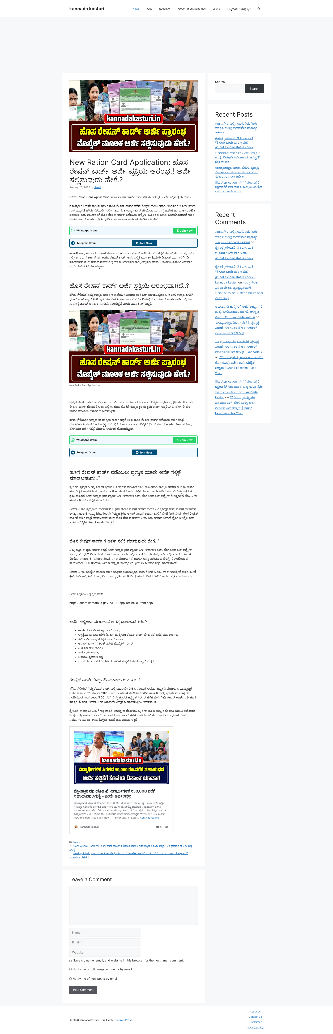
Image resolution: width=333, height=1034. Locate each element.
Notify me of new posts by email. (95, 978)
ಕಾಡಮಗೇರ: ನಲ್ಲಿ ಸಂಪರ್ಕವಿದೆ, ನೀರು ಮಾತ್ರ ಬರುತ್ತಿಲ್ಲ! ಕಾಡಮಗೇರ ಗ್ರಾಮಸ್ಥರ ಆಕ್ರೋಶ (236, 128)
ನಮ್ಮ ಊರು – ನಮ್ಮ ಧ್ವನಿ (239, 8)
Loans (216, 8)
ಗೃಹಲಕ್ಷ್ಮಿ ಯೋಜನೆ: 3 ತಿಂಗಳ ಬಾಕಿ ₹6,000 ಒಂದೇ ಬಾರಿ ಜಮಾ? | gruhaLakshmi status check (234, 143)
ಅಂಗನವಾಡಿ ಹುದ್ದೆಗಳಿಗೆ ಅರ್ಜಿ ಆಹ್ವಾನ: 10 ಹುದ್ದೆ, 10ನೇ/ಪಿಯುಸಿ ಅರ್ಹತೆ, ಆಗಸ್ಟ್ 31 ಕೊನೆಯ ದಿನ (239, 157)
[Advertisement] (166, 43)
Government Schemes (192, 8)
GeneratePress (123, 1020)
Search (220, 82)
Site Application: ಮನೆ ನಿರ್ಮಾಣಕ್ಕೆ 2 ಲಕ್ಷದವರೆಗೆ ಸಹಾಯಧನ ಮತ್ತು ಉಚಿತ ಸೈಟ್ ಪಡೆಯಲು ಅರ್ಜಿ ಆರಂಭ (239, 187)
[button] (259, 8)
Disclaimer (255, 1022)
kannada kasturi (86, 8)
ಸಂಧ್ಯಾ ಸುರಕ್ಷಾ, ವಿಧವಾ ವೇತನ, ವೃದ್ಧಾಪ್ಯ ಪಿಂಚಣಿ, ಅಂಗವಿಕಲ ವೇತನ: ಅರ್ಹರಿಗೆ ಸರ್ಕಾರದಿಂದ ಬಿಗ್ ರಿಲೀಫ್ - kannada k (238, 347)
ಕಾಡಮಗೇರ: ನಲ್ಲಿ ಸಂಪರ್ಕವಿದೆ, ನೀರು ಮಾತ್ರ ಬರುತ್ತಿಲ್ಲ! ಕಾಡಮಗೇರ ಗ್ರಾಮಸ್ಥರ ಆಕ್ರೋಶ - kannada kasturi (236, 237)
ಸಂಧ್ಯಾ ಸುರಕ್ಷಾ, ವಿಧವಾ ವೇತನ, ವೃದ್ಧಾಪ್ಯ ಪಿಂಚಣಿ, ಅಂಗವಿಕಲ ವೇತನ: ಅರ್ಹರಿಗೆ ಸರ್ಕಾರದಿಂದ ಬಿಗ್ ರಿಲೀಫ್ (237, 172)
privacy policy (255, 1027)
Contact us (255, 1016)
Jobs (149, 8)
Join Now (186, 230)
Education (165, 8)
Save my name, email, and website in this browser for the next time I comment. (128, 960)
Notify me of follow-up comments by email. (102, 969)
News (136, 8)
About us (255, 1011)
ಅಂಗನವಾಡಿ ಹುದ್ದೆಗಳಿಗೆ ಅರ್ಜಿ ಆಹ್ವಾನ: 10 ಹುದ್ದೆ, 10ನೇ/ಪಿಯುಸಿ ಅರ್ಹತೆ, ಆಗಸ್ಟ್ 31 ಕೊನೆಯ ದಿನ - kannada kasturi (239, 312)
